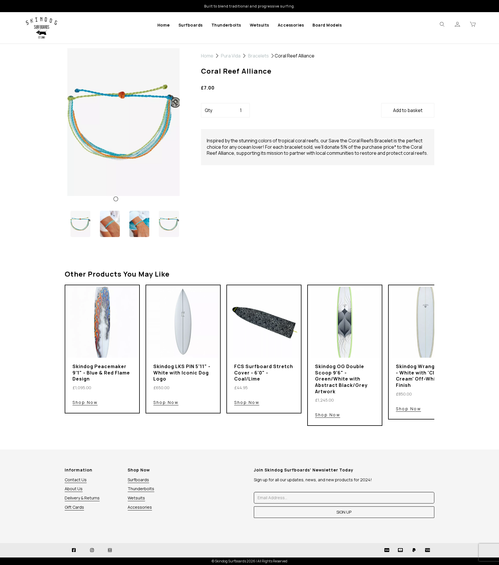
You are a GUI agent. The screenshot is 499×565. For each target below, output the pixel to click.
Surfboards (190, 25)
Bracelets (258, 56)
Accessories (291, 25)
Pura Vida (231, 56)
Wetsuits (259, 25)
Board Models (327, 25)
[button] (76, 166)
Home (163, 25)
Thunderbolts (226, 25)
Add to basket (407, 110)
